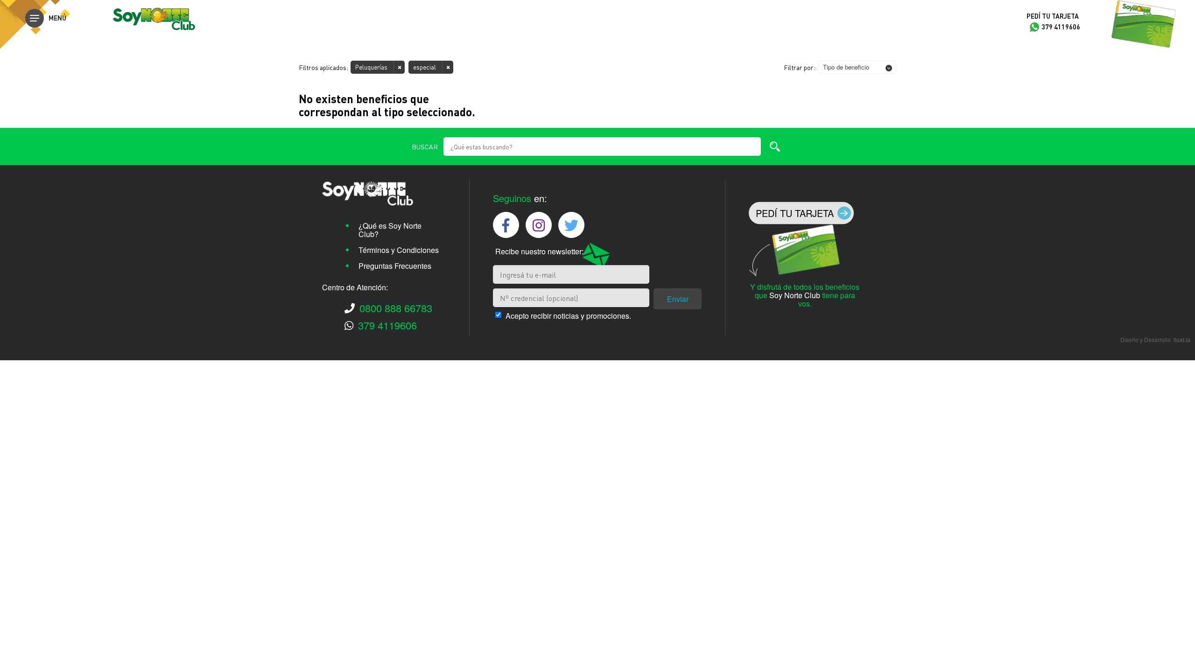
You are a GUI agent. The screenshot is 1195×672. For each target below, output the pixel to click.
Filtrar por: (799, 67)
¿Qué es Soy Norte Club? (390, 229)
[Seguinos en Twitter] (571, 225)
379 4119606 (387, 325)
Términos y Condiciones (398, 250)
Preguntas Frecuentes (394, 265)
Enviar (678, 299)
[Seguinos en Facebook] (506, 225)
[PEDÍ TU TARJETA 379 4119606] (1143, 24)
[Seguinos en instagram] (539, 225)
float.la (1182, 339)
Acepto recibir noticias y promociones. (568, 315)
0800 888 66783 (395, 308)
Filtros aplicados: (323, 67)
